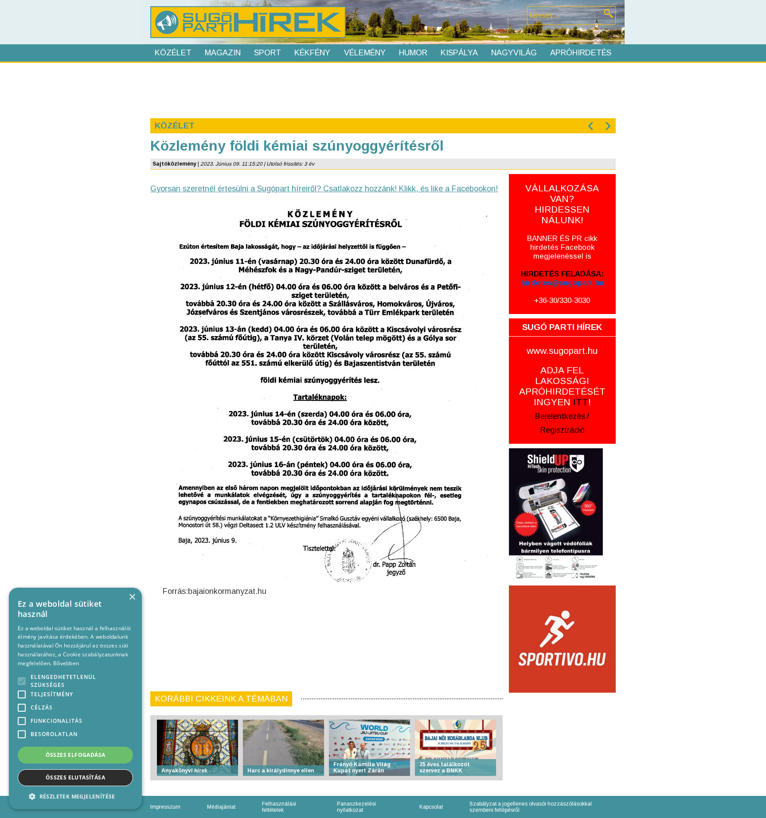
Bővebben (66, 663)
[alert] (75, 698)
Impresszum (165, 807)
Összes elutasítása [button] (75, 777)
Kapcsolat (431, 807)
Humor (413, 52)
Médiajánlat (221, 807)
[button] (75, 796)
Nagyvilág (514, 52)
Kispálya (459, 52)
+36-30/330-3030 (562, 300)
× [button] (132, 597)
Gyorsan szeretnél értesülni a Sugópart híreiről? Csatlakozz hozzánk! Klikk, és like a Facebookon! (324, 188)
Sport (267, 52)
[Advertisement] (382, 89)
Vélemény (365, 52)
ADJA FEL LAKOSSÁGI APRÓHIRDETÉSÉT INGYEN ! (562, 386)
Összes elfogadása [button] (76, 755)
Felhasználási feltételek (279, 807)
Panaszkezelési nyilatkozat (356, 807)
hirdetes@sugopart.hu (562, 283)
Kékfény (312, 52)
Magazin (223, 52)
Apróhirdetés (580, 52)
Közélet (173, 52)
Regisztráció (562, 430)
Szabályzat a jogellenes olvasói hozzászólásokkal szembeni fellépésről (530, 807)
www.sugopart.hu (562, 350)
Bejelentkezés (560, 416)
